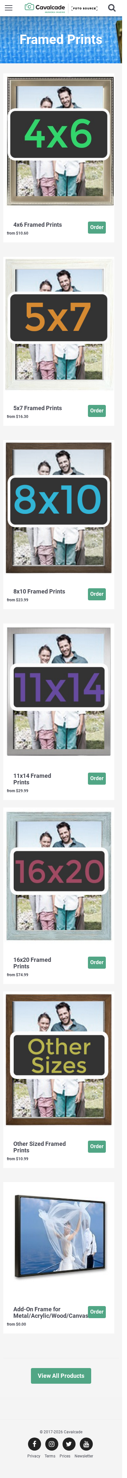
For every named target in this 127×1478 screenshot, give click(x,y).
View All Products (61, 1375)
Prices (65, 1456)
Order (97, 227)
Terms (50, 1456)
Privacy (33, 1456)
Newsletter (84, 1456)
